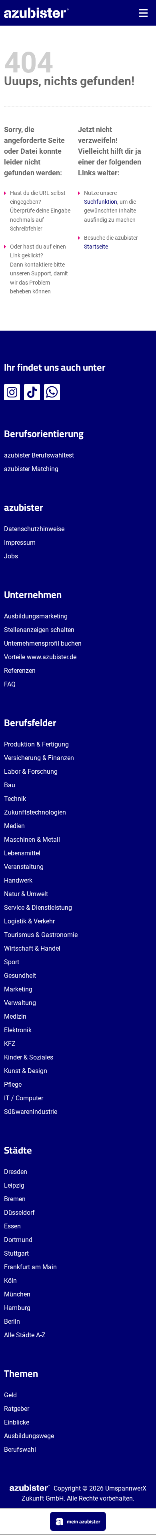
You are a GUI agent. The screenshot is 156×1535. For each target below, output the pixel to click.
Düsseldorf (19, 1212)
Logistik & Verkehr (29, 921)
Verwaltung (20, 1003)
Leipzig (14, 1185)
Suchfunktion (100, 202)
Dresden (15, 1172)
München (17, 1294)
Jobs (11, 556)
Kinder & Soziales (28, 1057)
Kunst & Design (25, 1071)
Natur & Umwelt (26, 894)
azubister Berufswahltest (39, 455)
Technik (15, 799)
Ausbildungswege (29, 1436)
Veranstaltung (24, 867)
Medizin (15, 1016)
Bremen (15, 1199)
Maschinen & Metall (32, 839)
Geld (10, 1395)
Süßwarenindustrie (30, 1112)
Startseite (96, 246)
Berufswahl (20, 1449)
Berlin (12, 1321)
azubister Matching (31, 469)
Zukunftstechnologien (35, 812)
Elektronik (18, 1030)
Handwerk (18, 880)
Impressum (20, 542)
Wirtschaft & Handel (32, 948)
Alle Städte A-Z (25, 1335)
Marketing (18, 989)
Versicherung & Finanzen (39, 758)
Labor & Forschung (31, 771)
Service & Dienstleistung (38, 907)
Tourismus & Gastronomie (41, 935)
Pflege (13, 1084)
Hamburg (17, 1308)
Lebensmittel (22, 853)
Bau (9, 785)
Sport (11, 962)
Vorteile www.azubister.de (40, 657)
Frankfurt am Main (30, 1267)
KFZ (10, 1043)
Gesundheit (20, 975)
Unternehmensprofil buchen (43, 643)
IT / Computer (23, 1098)
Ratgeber (16, 1409)
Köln (10, 1280)
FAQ (10, 684)
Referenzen (20, 670)
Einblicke (16, 1422)
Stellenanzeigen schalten (39, 630)
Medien (14, 826)
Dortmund (18, 1240)
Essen (12, 1226)
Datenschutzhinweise (34, 529)
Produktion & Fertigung (36, 744)
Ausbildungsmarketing (36, 616)
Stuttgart (16, 1253)
